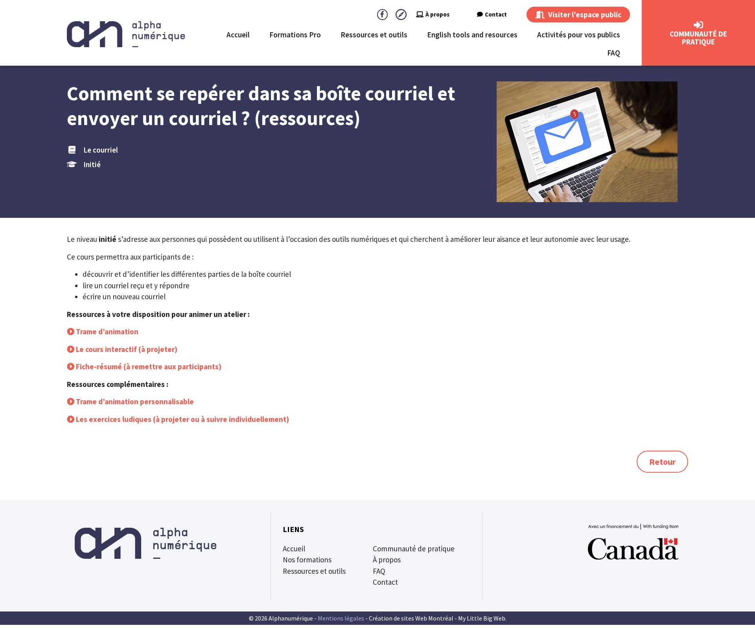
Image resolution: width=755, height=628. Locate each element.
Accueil (238, 34)
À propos (437, 14)
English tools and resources (472, 34)
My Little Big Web (481, 618)
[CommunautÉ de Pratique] (698, 25)
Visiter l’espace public (584, 14)
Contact (496, 14)
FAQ (613, 52)
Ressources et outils (374, 34)
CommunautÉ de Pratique (698, 37)
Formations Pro (295, 34)
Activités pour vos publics (578, 34)
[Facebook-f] (382, 14)
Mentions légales (341, 618)
